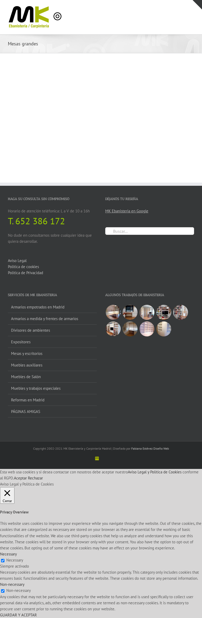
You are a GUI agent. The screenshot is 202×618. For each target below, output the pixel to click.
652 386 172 (40, 221)
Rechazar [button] (35, 478)
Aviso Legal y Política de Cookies (154, 471)
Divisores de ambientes (30, 330)
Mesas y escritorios (26, 353)
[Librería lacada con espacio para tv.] (113, 329)
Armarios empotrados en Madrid (37, 307)
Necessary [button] (8, 554)
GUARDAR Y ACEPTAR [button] (18, 614)
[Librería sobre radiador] (180, 312)
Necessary (14, 560)
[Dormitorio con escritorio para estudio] (113, 312)
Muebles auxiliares (26, 365)
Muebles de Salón (26, 376)
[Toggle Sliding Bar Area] (197, 4)
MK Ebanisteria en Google (126, 210)
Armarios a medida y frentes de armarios (44, 318)
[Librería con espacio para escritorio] (147, 312)
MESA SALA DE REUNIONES (132, 133)
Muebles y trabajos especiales (35, 388)
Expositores (21, 341)
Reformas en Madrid (27, 399)
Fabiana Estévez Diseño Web (150, 448)
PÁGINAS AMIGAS (25, 411)
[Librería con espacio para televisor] (163, 312)
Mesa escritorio (23, 133)
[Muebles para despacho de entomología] (130, 329)
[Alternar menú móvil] (192, 8)
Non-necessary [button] (12, 584)
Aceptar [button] (20, 478)
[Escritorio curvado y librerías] (130, 312)
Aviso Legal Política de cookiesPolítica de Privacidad (25, 266)
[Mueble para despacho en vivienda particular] (147, 329)
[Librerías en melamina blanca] (163, 329)
